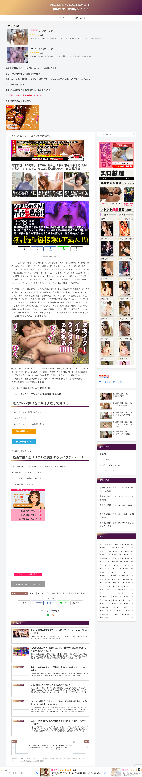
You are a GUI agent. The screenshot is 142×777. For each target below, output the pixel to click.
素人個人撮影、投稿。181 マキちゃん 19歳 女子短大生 (117, 524)
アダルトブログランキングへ (111, 382)
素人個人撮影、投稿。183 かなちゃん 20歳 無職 (117, 498)
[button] (37, 772)
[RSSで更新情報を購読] (53, 615)
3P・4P (34, 593)
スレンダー (42, 593)
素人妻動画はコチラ (23, 442)
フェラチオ (52, 593)
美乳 (72, 593)
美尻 (78, 593)
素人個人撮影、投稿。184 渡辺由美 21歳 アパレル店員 (117, 489)
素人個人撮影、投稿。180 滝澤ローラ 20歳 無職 (117, 515)
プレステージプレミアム (21, 593)
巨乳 (66, 593)
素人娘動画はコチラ (23, 431)
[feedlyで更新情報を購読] (48, 615)
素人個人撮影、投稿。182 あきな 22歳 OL (116, 507)
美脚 (84, 593)
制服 (60, 593)
